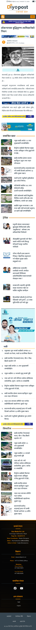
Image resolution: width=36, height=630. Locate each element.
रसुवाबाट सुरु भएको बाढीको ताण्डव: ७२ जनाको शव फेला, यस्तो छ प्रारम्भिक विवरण (18, 352)
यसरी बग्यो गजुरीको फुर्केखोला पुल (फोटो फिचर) (24, 179)
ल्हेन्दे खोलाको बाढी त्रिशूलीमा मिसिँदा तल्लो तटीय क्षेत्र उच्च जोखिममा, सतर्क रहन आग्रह (23, 198)
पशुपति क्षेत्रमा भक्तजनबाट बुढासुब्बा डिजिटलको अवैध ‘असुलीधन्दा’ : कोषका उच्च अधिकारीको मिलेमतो (21, 228)
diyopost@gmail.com (21, 557)
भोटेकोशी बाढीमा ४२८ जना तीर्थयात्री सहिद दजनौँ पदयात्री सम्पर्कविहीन (23, 188)
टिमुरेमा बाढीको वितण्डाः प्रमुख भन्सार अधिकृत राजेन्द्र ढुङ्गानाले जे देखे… (24, 151)
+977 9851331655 (18, 573)
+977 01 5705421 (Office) (21, 560)
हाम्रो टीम (22, 621)
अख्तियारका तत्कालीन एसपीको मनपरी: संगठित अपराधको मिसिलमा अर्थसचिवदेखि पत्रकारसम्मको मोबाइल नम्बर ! (22, 273)
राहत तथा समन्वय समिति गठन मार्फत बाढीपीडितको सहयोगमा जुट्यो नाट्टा (16, 402)
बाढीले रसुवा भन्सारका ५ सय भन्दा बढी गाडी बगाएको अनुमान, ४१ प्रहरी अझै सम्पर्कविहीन (24, 208)
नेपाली (19, 602)
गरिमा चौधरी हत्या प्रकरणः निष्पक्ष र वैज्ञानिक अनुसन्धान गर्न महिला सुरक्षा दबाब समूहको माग (22, 257)
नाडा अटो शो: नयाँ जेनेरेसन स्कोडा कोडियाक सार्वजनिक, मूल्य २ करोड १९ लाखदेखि (18, 380)
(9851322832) (25, 540)
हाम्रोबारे (9, 616)
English (19, 605)
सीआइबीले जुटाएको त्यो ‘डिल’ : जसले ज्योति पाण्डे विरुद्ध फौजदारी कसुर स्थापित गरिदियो (23, 243)
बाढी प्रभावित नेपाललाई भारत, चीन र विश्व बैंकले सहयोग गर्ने (17, 360)
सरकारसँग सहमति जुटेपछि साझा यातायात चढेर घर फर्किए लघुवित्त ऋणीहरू (21, 288)
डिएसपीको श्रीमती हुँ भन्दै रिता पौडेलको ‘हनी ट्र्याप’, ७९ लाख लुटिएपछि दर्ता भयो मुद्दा (22, 300)
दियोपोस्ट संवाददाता (12, 41)
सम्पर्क (14, 621)
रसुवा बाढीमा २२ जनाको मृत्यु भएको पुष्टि (17, 373)
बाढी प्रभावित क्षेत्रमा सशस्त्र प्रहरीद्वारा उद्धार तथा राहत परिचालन (22, 161)
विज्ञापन (29, 616)
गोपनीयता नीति (19, 616)
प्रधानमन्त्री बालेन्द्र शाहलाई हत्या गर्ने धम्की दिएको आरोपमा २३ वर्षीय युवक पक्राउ (24, 171)
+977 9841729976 (18, 568)
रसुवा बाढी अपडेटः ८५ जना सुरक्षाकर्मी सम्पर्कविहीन (22, 142)
